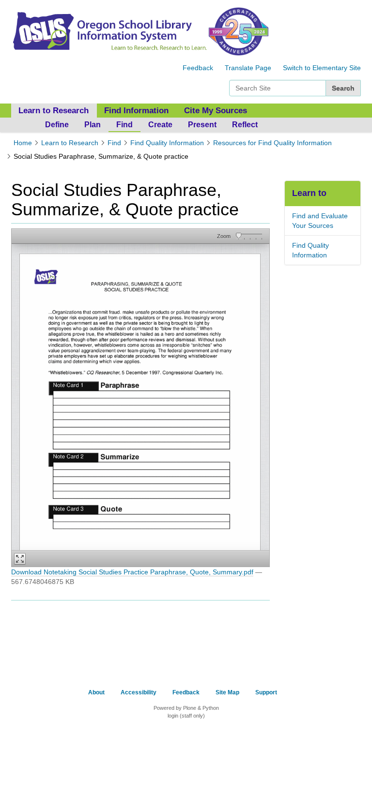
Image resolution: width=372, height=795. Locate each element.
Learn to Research (69, 143)
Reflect (245, 124)
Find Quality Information (167, 143)
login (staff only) (186, 716)
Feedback (198, 68)
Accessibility (138, 692)
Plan (92, 124)
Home (23, 143)
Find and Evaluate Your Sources (320, 220)
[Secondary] (109, 31)
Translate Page (248, 68)
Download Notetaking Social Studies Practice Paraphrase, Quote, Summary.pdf (132, 572)
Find (124, 124)
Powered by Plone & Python (186, 708)
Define (57, 124)
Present (202, 124)
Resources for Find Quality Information (272, 143)
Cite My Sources (215, 110)
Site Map (227, 692)
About (96, 692)
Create (160, 124)
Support (266, 692)
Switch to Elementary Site (322, 68)
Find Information (136, 110)
